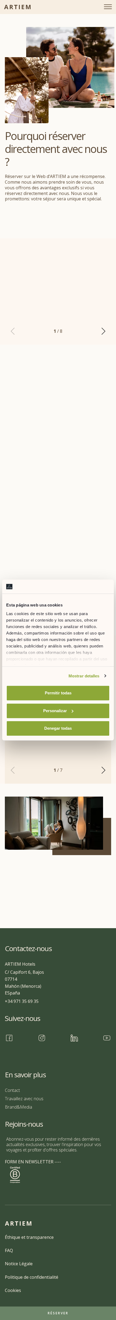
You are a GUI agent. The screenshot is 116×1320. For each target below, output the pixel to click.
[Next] (102, 331)
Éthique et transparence (29, 1237)
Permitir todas (58, 693)
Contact (12, 1090)
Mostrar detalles (84, 676)
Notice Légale (19, 1264)
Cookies (13, 1290)
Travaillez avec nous (24, 1099)
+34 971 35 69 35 (22, 1001)
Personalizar (55, 710)
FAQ (9, 1250)
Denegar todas (58, 728)
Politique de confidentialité (31, 1277)
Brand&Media (18, 1107)
